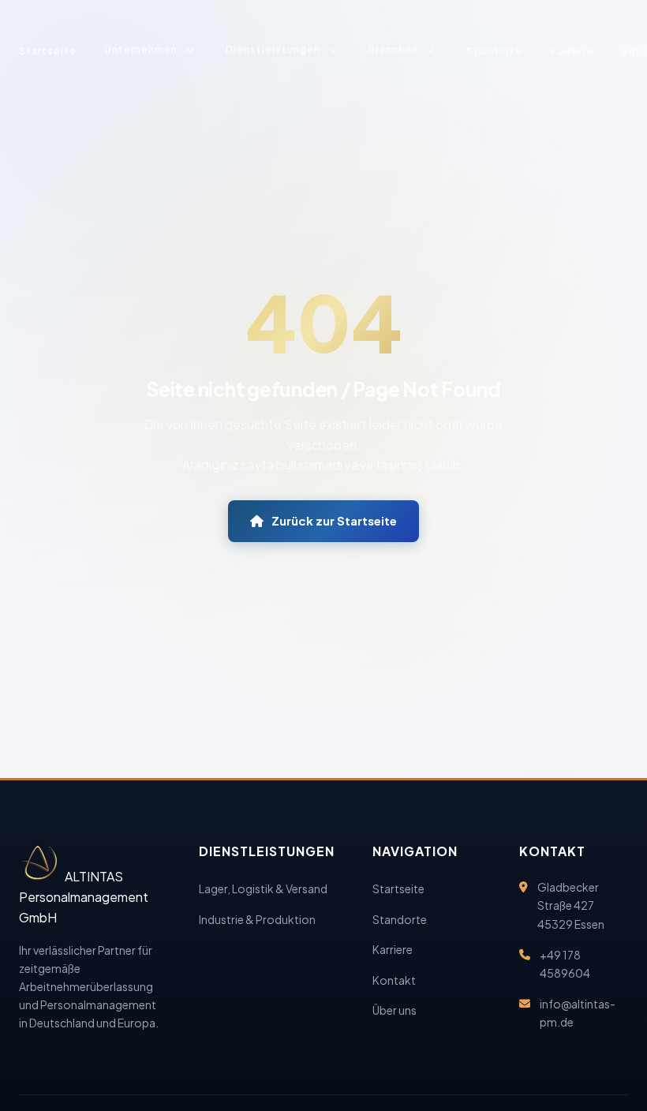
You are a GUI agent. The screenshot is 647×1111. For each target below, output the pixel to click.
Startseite (48, 51)
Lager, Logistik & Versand (263, 888)
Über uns (394, 1010)
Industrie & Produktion (257, 919)
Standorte (494, 51)
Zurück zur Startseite (334, 520)
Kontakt (394, 980)
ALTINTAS (83, 897)
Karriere (572, 51)
